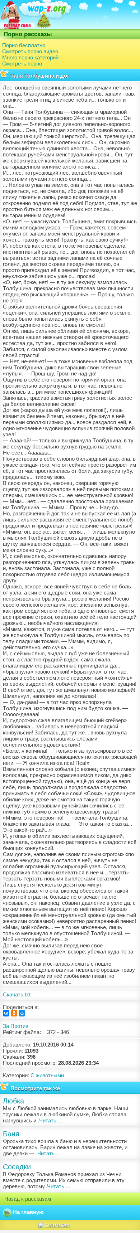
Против (19, 1026)
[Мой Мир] (22, 1013)
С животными (47, 1075)
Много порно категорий (30, 57)
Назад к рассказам (27, 1199)
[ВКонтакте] (6, 1013)
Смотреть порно (22, 63)
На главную (27, 1212)
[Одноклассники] (14, 1013)
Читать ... (50, 1120)
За (6, 1026)
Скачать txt (17, 994)
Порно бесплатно (23, 45)
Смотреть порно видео (30, 51)
